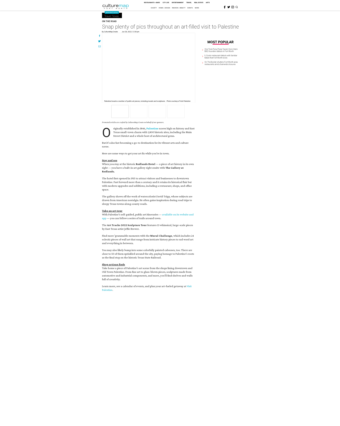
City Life (166, 2)
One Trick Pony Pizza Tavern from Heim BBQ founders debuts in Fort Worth (221, 50)
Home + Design (164, 8)
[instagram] (232, 7)
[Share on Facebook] (99, 36)
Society (154, 8)
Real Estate (198, 2)
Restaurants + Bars (152, 2)
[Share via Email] (99, 47)
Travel (189, 2)
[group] (120, 111)
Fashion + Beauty (178, 8)
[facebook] (224, 7)
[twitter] (228, 7)
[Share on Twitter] (99, 41)
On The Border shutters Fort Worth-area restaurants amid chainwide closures (221, 63)
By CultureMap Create (110, 32)
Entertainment (178, 2)
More (197, 8)
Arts (208, 2)
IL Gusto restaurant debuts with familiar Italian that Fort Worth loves (221, 56)
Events (190, 8)
